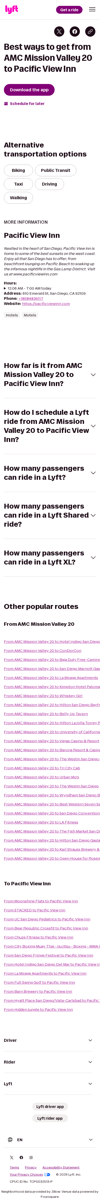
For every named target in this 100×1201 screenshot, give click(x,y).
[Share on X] (59, 31)
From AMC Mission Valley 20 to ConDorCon (42, 650)
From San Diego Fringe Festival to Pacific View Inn (48, 955)
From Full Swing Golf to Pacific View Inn (39, 982)
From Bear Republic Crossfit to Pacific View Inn (46, 928)
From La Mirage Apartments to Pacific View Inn (45, 973)
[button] (92, 9)
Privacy (31, 1167)
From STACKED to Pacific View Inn (34, 910)
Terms (14, 1167)
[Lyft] (11, 10)
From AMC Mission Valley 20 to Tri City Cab (42, 768)
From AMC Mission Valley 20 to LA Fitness (41, 822)
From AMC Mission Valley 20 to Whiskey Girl (43, 695)
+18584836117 (30, 298)
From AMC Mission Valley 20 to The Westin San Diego (51, 786)
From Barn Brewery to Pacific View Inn (38, 991)
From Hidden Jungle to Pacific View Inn (38, 1009)
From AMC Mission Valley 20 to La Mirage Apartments (51, 677)
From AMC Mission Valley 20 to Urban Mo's (41, 777)
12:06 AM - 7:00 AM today (29, 288)
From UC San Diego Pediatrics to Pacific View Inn (47, 919)
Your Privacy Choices (26, 1174)
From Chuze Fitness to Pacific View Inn (38, 937)
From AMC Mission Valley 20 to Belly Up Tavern (46, 713)
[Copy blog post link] (90, 31)
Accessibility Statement (61, 1167)
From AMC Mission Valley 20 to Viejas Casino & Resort (51, 740)
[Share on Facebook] (75, 31)
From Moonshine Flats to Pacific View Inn (41, 901)
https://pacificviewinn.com (46, 303)
